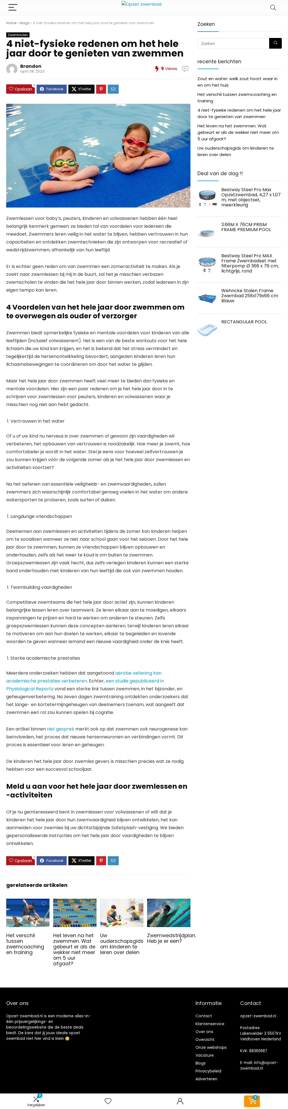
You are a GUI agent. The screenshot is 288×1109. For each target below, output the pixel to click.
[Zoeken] (275, 43)
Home (11, 23)
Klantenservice (209, 1024)
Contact (203, 1016)
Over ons (204, 1031)
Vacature (204, 1055)
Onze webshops (211, 1047)
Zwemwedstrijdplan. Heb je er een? (171, 938)
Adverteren (206, 1079)
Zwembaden (18, 35)
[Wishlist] (108, 1101)
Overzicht (205, 1039)
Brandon (30, 66)
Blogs (200, 1063)
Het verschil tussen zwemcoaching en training (25, 944)
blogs (25, 23)
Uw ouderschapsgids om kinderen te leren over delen (121, 944)
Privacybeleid (208, 1071)
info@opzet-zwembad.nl (259, 1065)
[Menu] (13, 7)
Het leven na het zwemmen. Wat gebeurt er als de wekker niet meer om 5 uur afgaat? (74, 949)
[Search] (273, 7)
